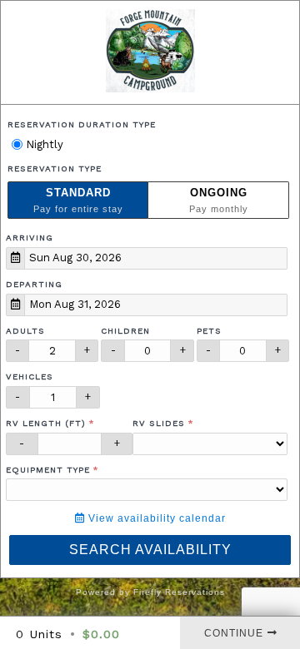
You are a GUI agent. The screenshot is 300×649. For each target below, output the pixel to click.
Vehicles (29, 376)
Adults (25, 330)
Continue (233, 633)
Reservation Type (55, 168)
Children (125, 330)
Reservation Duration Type (82, 124)
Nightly (42, 144)
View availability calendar (155, 518)
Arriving (29, 237)
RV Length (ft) (46, 423)
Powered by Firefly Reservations (150, 592)
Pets (209, 330)
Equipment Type (48, 469)
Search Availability (150, 549)
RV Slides (158, 423)
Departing (34, 284)
